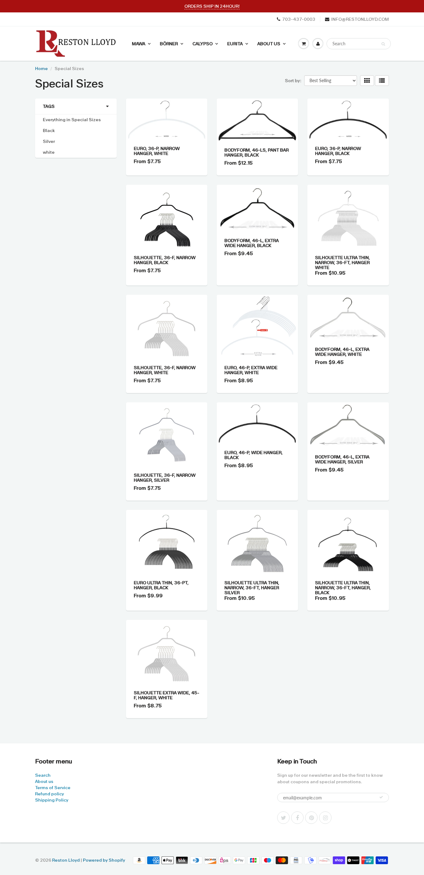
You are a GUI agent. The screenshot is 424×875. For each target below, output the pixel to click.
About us (44, 781)
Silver (49, 141)
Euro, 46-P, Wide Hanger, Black (253, 455)
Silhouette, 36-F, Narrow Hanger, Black (165, 260)
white (49, 152)
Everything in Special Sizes (72, 119)
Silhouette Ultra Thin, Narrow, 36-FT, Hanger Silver (251, 587)
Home (41, 68)
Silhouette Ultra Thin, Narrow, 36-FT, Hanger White (342, 262)
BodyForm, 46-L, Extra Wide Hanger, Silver (342, 459)
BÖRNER (169, 43)
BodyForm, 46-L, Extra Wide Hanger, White (342, 352)
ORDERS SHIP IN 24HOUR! (212, 6)
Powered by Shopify (104, 860)
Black (49, 130)
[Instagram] (325, 817)
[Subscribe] (381, 797)
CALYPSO (202, 43)
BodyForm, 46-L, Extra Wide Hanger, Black (251, 243)
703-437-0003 (298, 19)
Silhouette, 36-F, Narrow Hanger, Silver (165, 477)
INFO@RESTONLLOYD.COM (360, 19)
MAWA (138, 43)
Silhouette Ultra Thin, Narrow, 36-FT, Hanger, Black (343, 587)
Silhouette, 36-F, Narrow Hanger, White (165, 370)
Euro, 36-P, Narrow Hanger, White (157, 151)
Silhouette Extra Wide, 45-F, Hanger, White (166, 695)
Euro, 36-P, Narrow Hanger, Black (338, 151)
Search (43, 775)
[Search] (383, 44)
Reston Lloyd (66, 860)
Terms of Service (52, 787)
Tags (49, 106)
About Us (268, 43)
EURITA (235, 43)
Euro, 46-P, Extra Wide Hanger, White (250, 370)
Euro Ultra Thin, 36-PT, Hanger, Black (161, 585)
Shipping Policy (51, 800)
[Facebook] (297, 817)
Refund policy (49, 794)
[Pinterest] (311, 817)
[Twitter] (283, 817)
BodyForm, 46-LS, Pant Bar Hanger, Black (256, 152)
